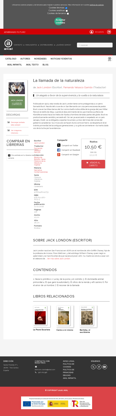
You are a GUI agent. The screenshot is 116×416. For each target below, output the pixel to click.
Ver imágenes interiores (16, 131)
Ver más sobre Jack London (58, 259)
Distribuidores (46, 45)
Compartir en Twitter (69, 145)
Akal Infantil (14, 65)
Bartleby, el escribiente (85, 331)
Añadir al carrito (94, 164)
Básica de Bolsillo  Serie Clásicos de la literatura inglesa (39, 161)
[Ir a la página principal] (8, 44)
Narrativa (38, 170)
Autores (25, 59)
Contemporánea (41, 172)
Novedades (40, 59)
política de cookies (97, 5)
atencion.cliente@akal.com (45, 370)
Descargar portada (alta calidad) (18, 123)
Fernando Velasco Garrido (78, 87)
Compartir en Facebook (70, 150)
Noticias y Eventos (61, 59)
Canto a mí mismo (64, 330)
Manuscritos (31, 45)
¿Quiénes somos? (63, 45)
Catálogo (10, 59)
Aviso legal (69, 361)
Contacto (18, 45)
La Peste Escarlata (41, 329)
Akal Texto (32, 65)
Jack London (44, 87)
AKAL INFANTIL (69, 378)
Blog (45, 65)
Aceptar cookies (59, 21)
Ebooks (66, 375)
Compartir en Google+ (70, 154)
